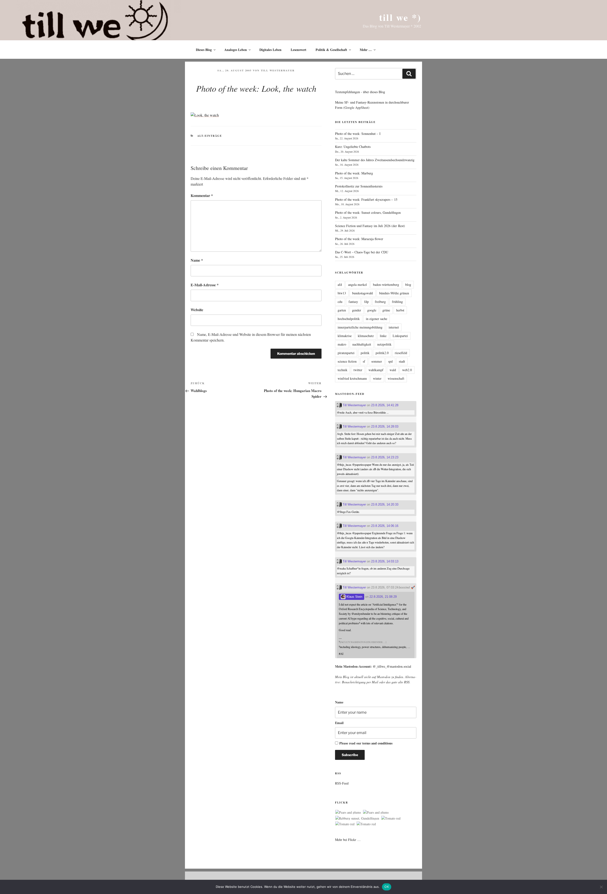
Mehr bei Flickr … (348, 839)
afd (340, 284)
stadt (402, 361)
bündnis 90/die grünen (394, 293)
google (371, 310)
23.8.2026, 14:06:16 (384, 526)
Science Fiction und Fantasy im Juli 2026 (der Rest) (370, 226)
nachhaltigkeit (361, 344)
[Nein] (601, 887)
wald (393, 370)
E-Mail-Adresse (205, 284)
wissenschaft (396, 378)
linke (383, 335)
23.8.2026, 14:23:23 (384, 457)
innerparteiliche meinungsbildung (360, 327)
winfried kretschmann (352, 378)
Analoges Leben (235, 49)
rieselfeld (401, 353)
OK (386, 887)
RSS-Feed (342, 783)
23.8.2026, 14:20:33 (384, 504)
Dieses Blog (204, 49)
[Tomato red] (390, 818)
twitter (358, 370)
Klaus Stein (353, 596)
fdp (366, 301)
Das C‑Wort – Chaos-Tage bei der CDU (361, 252)
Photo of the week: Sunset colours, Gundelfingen (368, 212)
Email (339, 722)
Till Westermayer (278, 70)
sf (364, 361)
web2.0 (407, 370)
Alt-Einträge (209, 136)
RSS (406, 682)
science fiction (347, 361)
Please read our (365, 743)
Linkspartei (400, 335)
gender (356, 310)
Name (197, 260)
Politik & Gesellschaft (331, 49)
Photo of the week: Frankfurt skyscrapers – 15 (366, 199)
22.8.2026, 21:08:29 (383, 596)
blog (408, 284)
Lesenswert (298, 49)
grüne (386, 310)
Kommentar (202, 195)
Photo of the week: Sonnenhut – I (358, 133)
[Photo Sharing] (205, 115)
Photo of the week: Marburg (354, 173)
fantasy (353, 301)
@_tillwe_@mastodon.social (392, 666)
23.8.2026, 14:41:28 (384, 405)
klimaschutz (366, 335)
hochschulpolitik (349, 318)
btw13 (342, 293)
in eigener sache (376, 318)
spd (390, 361)
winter (377, 378)
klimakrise (345, 335)
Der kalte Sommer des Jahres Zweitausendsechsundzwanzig (374, 160)
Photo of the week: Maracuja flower (359, 239)
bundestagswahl (362, 293)
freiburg (380, 301)
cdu (340, 301)
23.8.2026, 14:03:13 (384, 561)
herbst (400, 310)
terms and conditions (377, 743)
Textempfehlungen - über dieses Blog (360, 92)
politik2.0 (382, 353)
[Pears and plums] (348, 812)
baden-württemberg (386, 284)
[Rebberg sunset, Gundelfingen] (357, 818)
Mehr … (366, 49)
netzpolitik (384, 344)
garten (342, 310)
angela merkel (357, 284)
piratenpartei (346, 353)
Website (197, 309)
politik (365, 353)
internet (394, 327)
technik (342, 370)
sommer (376, 361)
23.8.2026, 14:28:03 (384, 426)
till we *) (400, 17)
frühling (397, 301)
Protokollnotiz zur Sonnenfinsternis (358, 186)
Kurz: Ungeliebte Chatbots (353, 146)
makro (342, 344)
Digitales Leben (270, 49)
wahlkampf (375, 370)
